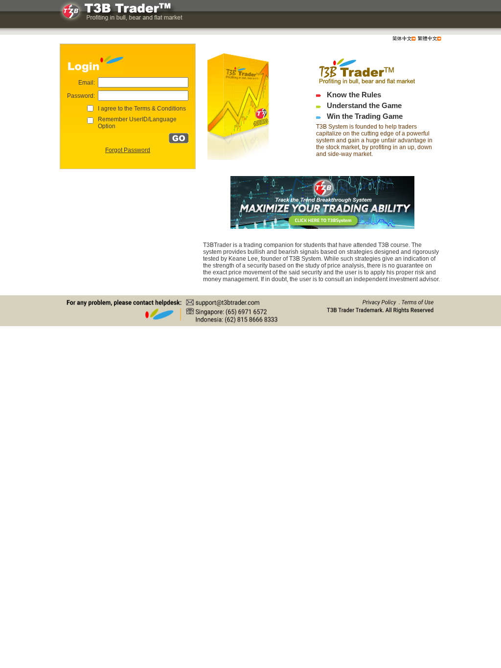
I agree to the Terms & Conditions (142, 108)
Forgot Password (127, 150)
